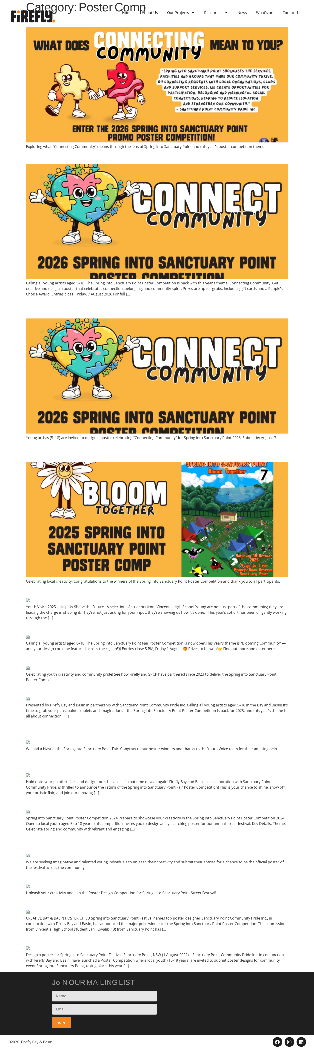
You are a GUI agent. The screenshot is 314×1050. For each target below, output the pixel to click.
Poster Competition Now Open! (81, 627)
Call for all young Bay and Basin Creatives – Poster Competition (137, 939)
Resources (213, 12)
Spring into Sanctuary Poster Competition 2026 (109, 156)
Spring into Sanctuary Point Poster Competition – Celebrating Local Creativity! (145, 451)
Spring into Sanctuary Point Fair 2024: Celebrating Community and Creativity (143, 729)
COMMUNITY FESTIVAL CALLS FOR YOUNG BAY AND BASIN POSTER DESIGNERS (148, 842)
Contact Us (292, 12)
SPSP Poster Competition (71, 877)
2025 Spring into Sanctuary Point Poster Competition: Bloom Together (150, 689)
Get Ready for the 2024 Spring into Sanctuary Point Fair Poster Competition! (135, 762)
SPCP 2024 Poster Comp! (70, 802)
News (242, 12)
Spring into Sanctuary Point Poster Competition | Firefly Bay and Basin (150, 658)
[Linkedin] (301, 1042)
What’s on (264, 12)
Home (127, 12)
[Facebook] (277, 1042)
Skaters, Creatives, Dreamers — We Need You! (108, 591)
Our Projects (178, 12)
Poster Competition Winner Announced (96, 902)
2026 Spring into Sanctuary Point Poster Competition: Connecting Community (143, 307)
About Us (150, 12)
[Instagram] (289, 1042)
